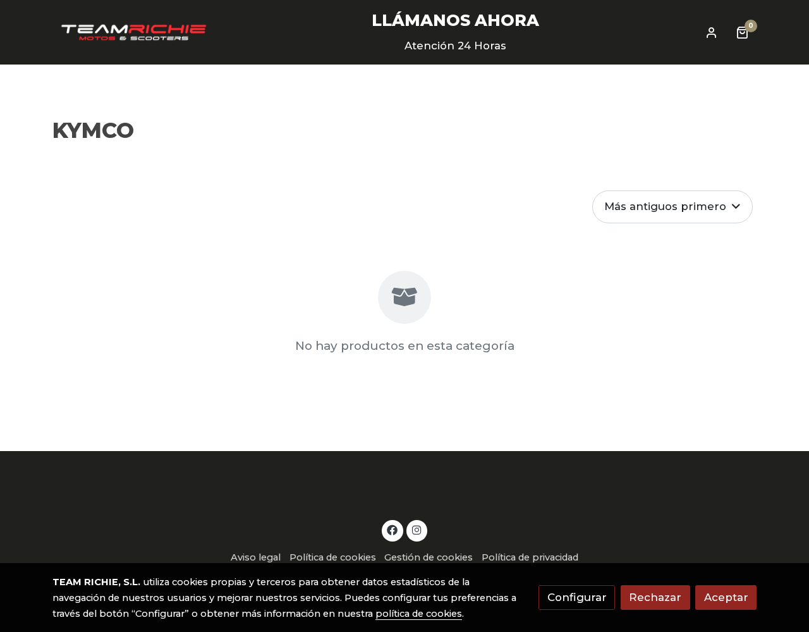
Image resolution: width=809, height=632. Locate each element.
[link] (133, 32)
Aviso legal (256, 557)
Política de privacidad (530, 557)
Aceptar (726, 597)
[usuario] (711, 32)
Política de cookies (332, 557)
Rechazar (655, 597)
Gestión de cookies (428, 557)
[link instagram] (416, 529)
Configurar (577, 597)
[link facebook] (392, 529)
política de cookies (418, 613)
